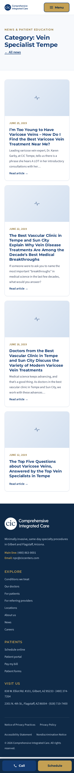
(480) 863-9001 (26, 553)
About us (10, 615)
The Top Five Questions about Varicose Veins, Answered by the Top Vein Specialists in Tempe (35, 468)
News (8, 622)
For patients (12, 594)
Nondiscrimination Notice (51, 735)
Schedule (55, 766)
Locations (11, 608)
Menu (59, 7)
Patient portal (13, 657)
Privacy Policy (48, 725)
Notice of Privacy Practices (20, 725)
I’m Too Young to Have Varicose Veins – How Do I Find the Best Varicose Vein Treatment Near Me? (36, 136)
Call (22, 766)
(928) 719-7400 (58, 704)
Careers (9, 629)
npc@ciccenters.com (26, 558)
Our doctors (12, 586)
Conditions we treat (17, 579)
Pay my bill (11, 664)
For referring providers (19, 601)
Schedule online (15, 649)
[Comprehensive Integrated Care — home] (16, 7)
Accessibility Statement (18, 735)
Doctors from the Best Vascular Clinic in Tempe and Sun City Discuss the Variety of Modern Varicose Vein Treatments (36, 360)
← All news (13, 52)
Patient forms (13, 671)
